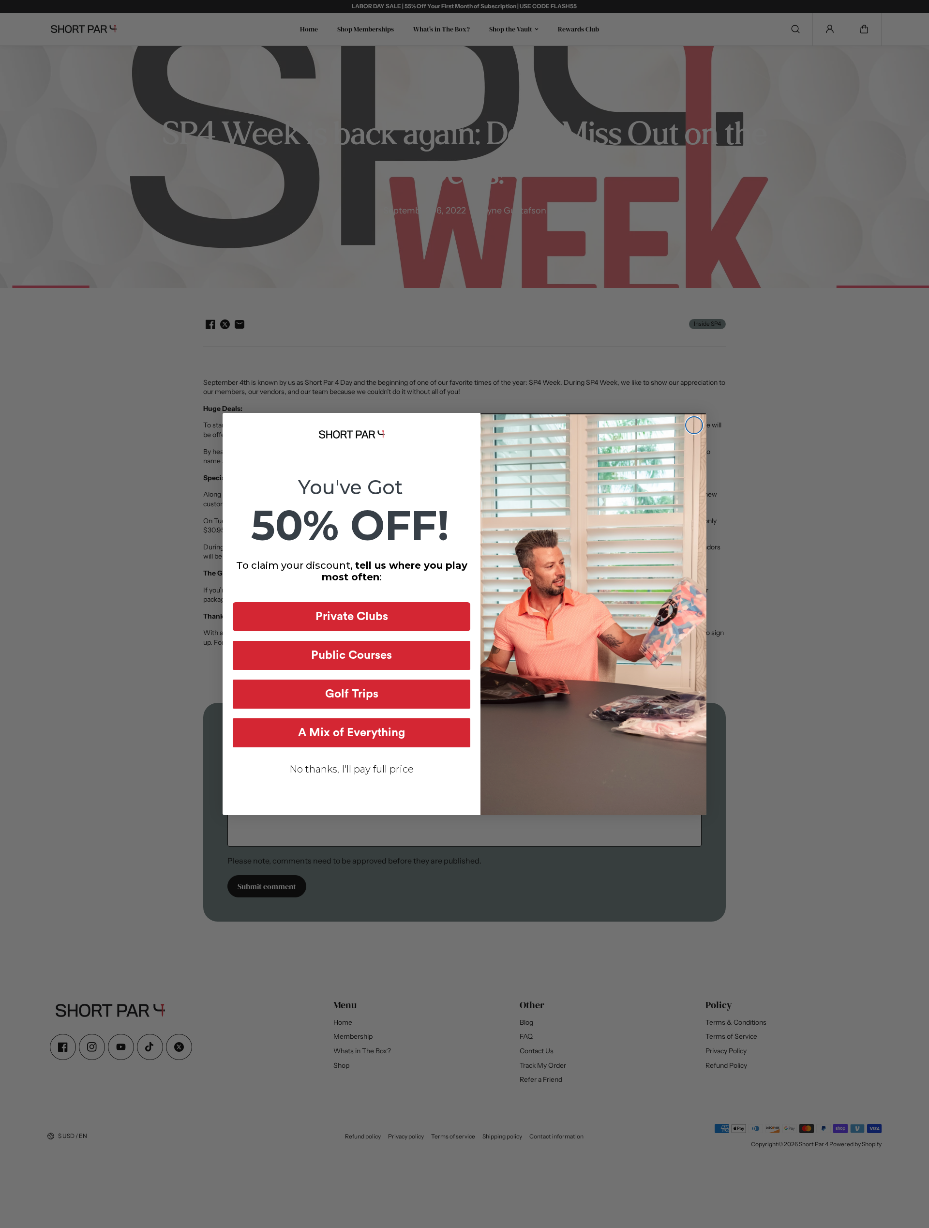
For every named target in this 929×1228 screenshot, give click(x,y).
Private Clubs (351, 616)
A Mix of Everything (351, 733)
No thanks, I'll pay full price (351, 769)
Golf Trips (351, 694)
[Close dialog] (694, 425)
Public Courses (351, 655)
